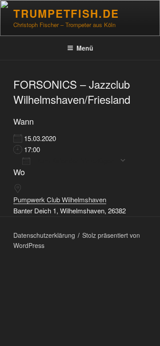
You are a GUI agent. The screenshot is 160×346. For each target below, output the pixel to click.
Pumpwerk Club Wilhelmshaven (59, 199)
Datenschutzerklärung (44, 235)
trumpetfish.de (66, 13)
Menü (84, 47)
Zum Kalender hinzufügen (75, 160)
